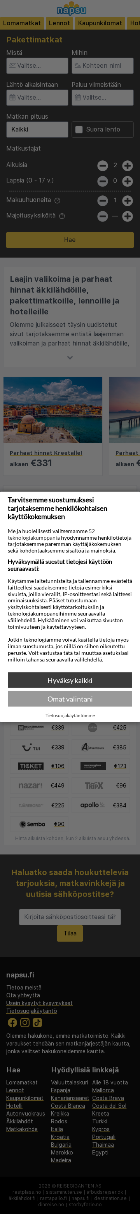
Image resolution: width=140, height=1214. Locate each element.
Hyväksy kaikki (70, 680)
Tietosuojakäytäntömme (70, 715)
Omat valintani (70, 699)
